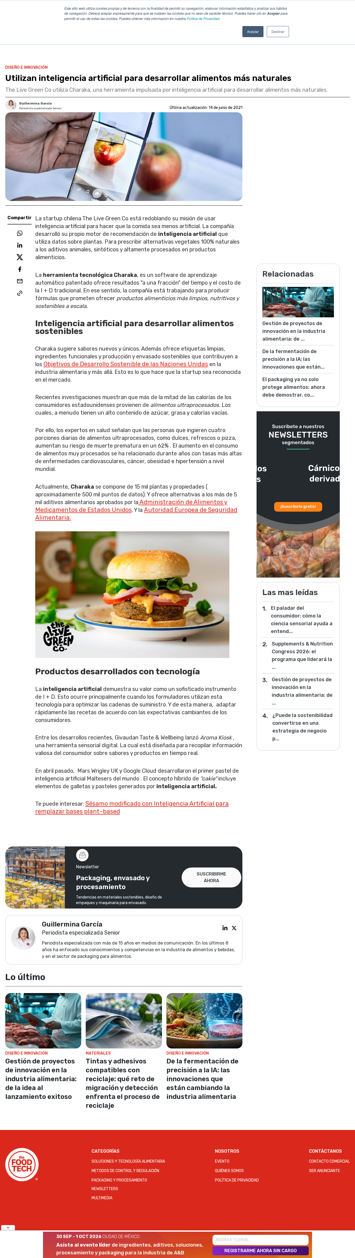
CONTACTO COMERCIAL (329, 1161)
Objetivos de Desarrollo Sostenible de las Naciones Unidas (126, 364)
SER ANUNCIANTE (324, 1170)
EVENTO (222, 1161)
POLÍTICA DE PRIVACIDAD (237, 1180)
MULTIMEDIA (102, 1198)
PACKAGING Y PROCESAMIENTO (119, 1180)
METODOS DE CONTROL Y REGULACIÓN (125, 1170)
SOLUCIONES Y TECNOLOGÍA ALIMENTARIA (128, 1161)
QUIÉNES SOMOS (229, 1170)
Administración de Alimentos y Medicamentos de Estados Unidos (131, 506)
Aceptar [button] (253, 31)
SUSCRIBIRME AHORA (211, 877)
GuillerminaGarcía (35, 103)
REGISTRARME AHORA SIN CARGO (260, 1250)
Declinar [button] (278, 31)
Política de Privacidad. (203, 18)
